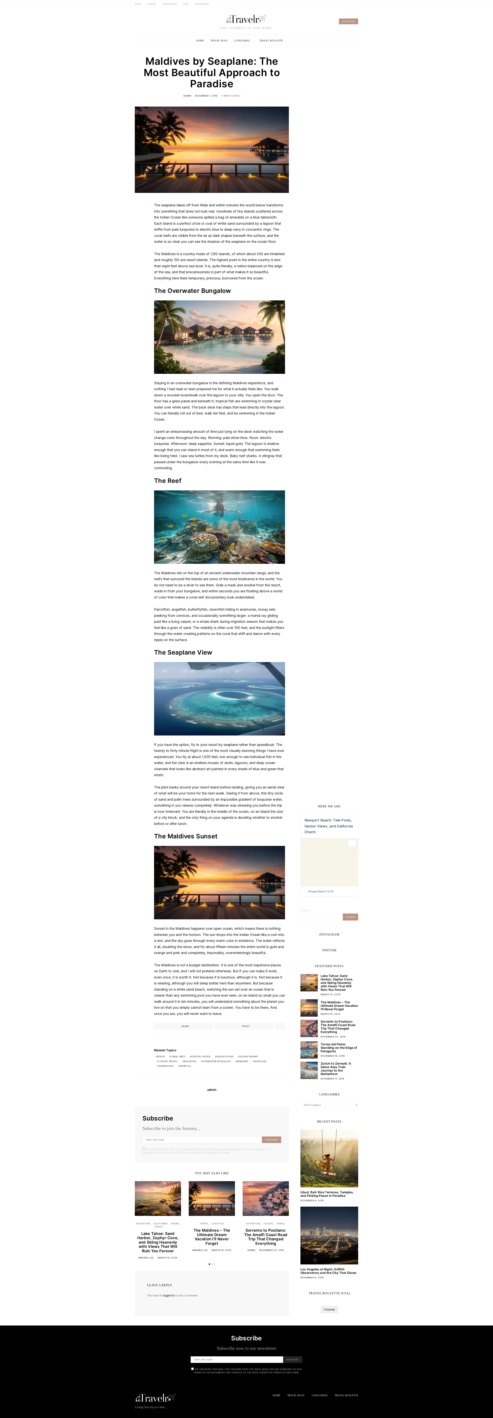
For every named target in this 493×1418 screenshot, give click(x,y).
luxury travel (168, 1061)
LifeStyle (152, 4)
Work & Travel (169, 4)
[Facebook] (348, 3)
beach (161, 1056)
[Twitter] (352, 3)
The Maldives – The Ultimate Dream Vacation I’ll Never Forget (212, 1237)
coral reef (178, 1056)
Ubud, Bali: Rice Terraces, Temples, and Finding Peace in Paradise (327, 1194)
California (160, 1223)
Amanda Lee (146, 1257)
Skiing (175, 1223)
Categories (242, 40)
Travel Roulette (202, 4)
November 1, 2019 (206, 95)
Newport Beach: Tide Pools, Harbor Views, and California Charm (328, 826)
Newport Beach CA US (321, 891)
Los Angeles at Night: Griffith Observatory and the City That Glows (328, 1271)
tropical (185, 1066)
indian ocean (225, 1056)
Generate (329, 1309)
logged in (168, 1295)
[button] (209, 1264)
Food (185, 4)
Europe (268, 1223)
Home (200, 40)
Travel (138, 4)
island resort (249, 1056)
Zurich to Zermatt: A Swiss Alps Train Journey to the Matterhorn (336, 1069)
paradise (242, 1061)
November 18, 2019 (333, 1056)
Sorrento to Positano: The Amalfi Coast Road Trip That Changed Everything (265, 1237)
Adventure (143, 1223)
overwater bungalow (216, 1061)
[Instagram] (357, 3)
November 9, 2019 (312, 1200)
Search (305, 910)
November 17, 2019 (332, 1078)
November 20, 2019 (271, 1250)
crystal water (200, 1056)
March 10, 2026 (168, 1257)
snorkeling (166, 1066)
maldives (190, 1061)
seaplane (260, 1061)
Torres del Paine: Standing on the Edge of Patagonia (339, 1047)
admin (187, 95)
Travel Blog (219, 40)
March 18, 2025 (221, 1250)
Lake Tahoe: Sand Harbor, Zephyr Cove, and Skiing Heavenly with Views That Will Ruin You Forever (158, 1242)
